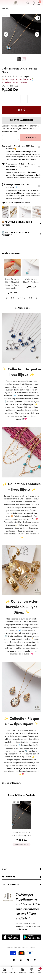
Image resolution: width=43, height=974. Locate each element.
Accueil (5, 8)
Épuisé (21, 109)
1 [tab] (7, 298)
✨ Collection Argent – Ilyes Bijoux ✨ (21, 371)
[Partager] (37, 18)
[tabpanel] (12, 276)
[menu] (3, 3)
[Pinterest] (21, 960)
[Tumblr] (35, 960)
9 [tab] (36, 298)
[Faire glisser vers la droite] (37, 34)
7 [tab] (29, 298)
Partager (37, 18)
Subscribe (31, 137)
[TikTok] (28, 960)
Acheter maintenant (21, 120)
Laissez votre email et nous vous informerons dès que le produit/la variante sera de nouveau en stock (20, 128)
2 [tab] (11, 298)
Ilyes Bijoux (17, 947)
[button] (27, 3)
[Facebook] (7, 960)
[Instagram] (14, 960)
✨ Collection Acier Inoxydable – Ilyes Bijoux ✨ (21, 607)
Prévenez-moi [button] (21, 844)
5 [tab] (21, 298)
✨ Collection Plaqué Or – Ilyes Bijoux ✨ (21, 721)
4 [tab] (18, 298)
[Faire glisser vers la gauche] (6, 34)
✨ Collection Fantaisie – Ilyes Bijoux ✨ (21, 486)
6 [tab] (25, 298)
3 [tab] (14, 298)
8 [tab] (32, 298)
